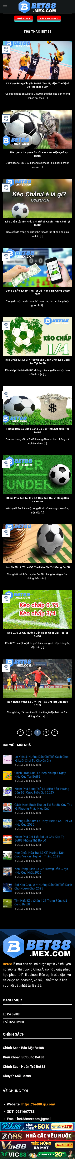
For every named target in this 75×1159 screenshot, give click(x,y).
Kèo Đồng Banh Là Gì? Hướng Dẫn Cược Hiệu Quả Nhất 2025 (41, 870)
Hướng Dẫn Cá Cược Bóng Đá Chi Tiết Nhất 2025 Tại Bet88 (37, 430)
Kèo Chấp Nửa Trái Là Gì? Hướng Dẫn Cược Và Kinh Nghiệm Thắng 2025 (39, 854)
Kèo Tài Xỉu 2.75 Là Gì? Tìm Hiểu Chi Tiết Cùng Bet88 (38, 567)
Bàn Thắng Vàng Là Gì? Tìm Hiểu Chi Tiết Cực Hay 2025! (37, 703)
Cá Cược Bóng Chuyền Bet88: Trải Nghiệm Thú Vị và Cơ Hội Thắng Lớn (37, 85)
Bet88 (7, 964)
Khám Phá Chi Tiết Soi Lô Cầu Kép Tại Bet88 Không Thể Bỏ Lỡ (39, 838)
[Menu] (5, 6)
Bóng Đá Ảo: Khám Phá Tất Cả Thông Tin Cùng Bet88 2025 (38, 292)
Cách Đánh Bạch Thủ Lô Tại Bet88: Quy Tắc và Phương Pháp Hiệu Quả (43, 806)
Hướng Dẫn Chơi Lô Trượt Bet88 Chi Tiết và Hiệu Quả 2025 (43, 822)
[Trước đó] (20, 732)
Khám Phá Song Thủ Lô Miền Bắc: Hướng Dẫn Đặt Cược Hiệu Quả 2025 (41, 790)
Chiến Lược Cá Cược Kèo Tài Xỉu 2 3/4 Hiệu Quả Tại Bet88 (37, 154)
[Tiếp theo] (54, 732)
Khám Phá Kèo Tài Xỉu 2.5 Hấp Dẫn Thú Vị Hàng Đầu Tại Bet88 (37, 499)
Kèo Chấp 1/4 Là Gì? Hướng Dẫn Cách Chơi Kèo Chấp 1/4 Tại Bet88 (37, 361)
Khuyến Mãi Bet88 (17, 1076)
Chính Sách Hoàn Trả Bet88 (24, 1067)
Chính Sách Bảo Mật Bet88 (23, 1048)
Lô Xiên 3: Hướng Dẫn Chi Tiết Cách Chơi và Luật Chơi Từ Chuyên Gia (41, 758)
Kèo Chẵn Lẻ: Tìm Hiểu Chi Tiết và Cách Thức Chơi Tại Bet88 (37, 223)
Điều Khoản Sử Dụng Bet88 (23, 1057)
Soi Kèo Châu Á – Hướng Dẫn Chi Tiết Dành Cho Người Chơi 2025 (43, 886)
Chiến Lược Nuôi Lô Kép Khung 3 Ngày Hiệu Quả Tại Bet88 (40, 774)
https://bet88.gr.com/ (38, 1104)
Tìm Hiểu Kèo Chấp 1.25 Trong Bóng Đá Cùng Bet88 (40, 902)
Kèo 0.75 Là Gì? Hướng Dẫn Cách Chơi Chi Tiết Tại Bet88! (37, 634)
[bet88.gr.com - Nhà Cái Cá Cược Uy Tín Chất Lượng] (37, 6)
